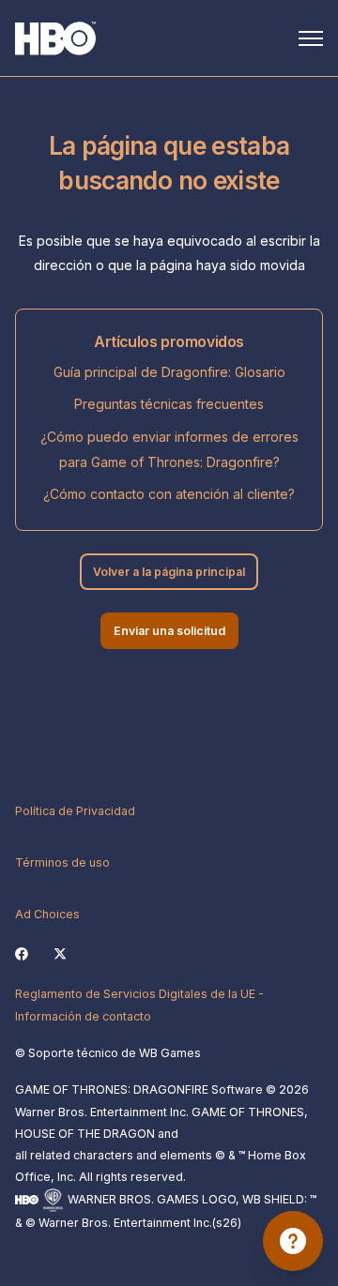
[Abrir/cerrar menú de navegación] (310, 38)
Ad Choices (47, 914)
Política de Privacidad (75, 811)
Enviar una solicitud (169, 631)
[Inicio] (55, 38)
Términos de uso (62, 862)
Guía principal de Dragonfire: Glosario (169, 372)
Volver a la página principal (169, 572)
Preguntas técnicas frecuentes (169, 404)
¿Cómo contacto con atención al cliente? (169, 494)
